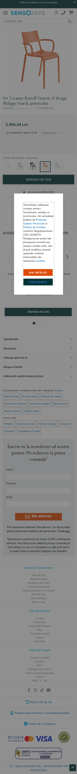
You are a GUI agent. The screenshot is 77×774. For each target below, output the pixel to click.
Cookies (40, 260)
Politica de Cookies (34, 227)
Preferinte (38, 282)
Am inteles (38, 272)
